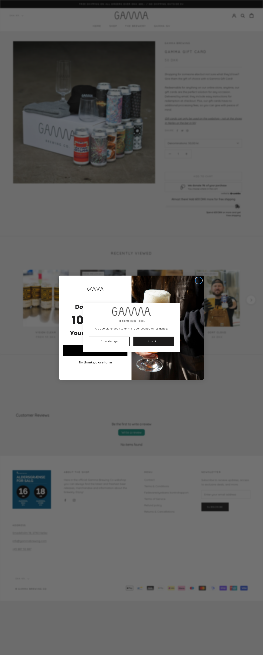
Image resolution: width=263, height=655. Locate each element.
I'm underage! (109, 341)
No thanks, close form (95, 362)
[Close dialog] (198, 280)
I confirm (153, 341)
